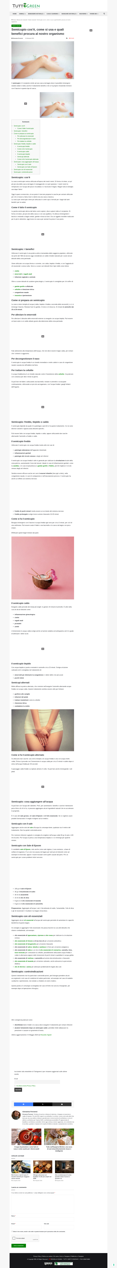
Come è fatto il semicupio (25, 128)
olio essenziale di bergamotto (25, 944)
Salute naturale (32, 20)
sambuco (43, 947)
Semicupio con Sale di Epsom (27, 167)
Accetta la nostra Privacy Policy (25, 1086)
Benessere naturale (35, 13)
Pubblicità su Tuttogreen (77, 1256)
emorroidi (18, 274)
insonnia (18, 295)
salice (30, 947)
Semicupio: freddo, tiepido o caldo (25, 144)
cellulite (17, 289)
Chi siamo (56, 1256)
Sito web (46, 1223)
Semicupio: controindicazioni (23, 172)
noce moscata (20, 952)
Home (14, 20)
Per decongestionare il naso (26, 138)
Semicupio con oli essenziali (23, 169)
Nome (13, 1216)
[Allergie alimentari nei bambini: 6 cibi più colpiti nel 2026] (42, 1166)
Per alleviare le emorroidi (25, 136)
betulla (35, 947)
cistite (17, 271)
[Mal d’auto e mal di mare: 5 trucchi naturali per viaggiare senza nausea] (20, 1166)
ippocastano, (32, 935)
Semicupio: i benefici (20, 131)
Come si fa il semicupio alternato (27, 159)
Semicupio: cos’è (19, 126)
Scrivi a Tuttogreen (65, 1256)
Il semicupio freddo (23, 146)
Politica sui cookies (47, 1256)
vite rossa (49, 935)
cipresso (40, 935)
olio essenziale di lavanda (24, 961)
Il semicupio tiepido (23, 154)
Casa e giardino (52, 13)
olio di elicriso (20, 967)
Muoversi (82, 13)
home (15, 13)
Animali (21, 13)
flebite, (51, 466)
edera (30, 950)
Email (16, 1078)
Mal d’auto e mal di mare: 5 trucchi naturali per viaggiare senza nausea (20, 1176)
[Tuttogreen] (26, 6)
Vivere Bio (93, 13)
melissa (30, 958)
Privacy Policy (37, 1256)
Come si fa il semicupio (24, 149)
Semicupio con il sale (24, 164)
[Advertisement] (25, 103)
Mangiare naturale (69, 13)
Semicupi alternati (23, 156)
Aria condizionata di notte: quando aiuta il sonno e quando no (63, 1176)
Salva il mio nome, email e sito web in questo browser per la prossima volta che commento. (39, 1231)
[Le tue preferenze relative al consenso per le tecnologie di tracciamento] (114, 1265)
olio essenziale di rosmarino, (50, 950)
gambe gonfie (19, 286)
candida (16, 466)
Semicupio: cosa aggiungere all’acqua (26, 162)
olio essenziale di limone (24, 941)
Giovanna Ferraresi (18, 38)
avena (29, 967)
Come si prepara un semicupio (24, 133)
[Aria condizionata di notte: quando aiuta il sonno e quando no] (64, 1166)
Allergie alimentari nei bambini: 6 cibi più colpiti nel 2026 (42, 1176)
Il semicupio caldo (23, 151)
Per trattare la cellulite (24, 141)
